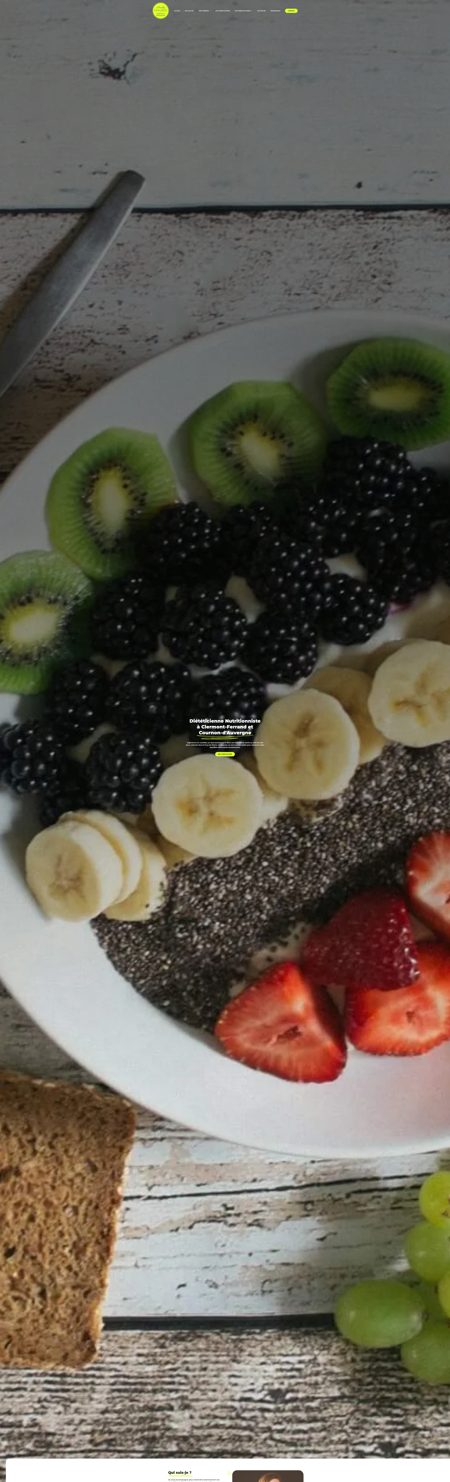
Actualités (261, 11)
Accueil (177, 11)
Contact (291, 11)
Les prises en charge (242, 11)
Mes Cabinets (204, 11)
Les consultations (223, 11)
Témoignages (275, 11)
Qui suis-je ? (189, 11)
